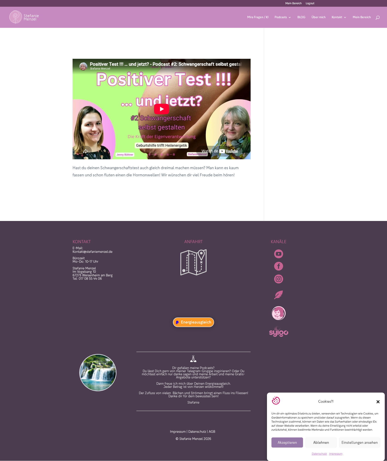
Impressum (335, 454)
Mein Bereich (293, 3)
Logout (310, 3)
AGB (212, 432)
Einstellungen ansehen (360, 442)
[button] (378, 402)
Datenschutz (319, 454)
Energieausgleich (196, 322)
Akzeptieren (287, 442)
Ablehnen (321, 442)
